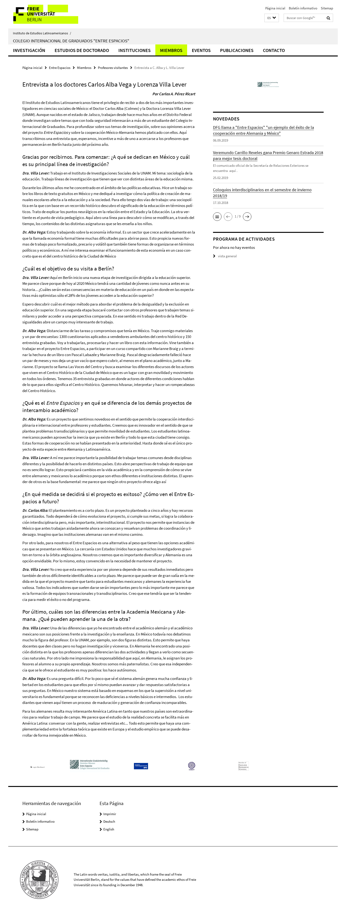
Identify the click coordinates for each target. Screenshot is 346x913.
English (108, 829)
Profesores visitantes (113, 67)
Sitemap (327, 8)
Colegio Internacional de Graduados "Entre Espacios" (71, 41)
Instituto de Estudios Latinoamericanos (42, 33)
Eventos (201, 50)
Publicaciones (236, 50)
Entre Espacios (59, 67)
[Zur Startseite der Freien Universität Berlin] (47, 14)
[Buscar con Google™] (328, 18)
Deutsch (109, 821)
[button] (271, 18)
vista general (227, 256)
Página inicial (275, 8)
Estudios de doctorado (82, 50)
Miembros (171, 50)
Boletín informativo (303, 8)
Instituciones (134, 50)
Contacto (274, 50)
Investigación (29, 50)
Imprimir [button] (109, 814)
